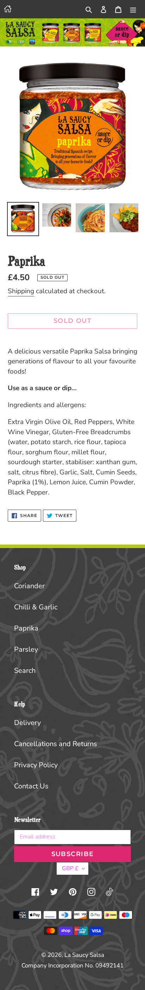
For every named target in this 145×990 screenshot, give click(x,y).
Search (25, 670)
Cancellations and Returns (55, 744)
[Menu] (133, 9)
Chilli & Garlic (35, 607)
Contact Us (31, 786)
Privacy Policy (36, 765)
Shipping (21, 291)
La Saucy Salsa (84, 955)
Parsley (26, 649)
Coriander (29, 586)
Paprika (26, 628)
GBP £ (70, 868)
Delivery (27, 722)
